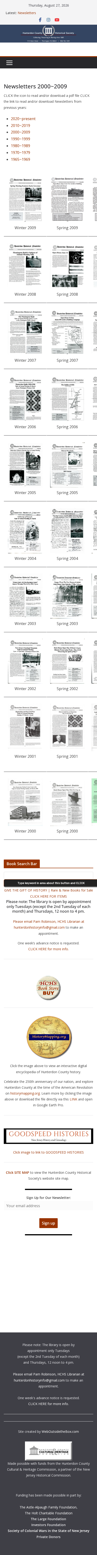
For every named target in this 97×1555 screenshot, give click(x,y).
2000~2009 (20, 132)
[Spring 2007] (67, 332)
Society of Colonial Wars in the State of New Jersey (48, 1530)
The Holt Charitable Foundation (49, 1513)
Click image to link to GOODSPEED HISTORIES (48, 1152)
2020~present (23, 118)
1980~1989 (20, 145)
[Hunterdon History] (48, 28)
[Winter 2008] (25, 266)
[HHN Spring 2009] (67, 199)
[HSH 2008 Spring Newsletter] (67, 266)
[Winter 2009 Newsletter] (25, 200)
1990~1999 (20, 138)
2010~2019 (20, 125)
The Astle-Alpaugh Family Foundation (48, 1507)
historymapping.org (25, 1093)
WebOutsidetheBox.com (60, 1431)
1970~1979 (20, 152)
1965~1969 (20, 159)
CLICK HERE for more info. (48, 949)
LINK (73, 1099)
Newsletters (27, 13)
